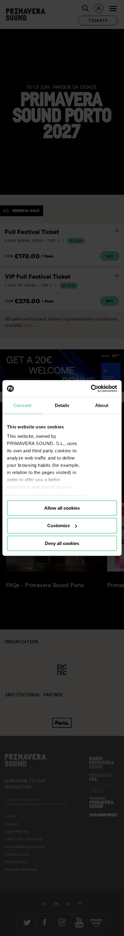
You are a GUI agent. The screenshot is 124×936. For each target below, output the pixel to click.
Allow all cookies (62, 507)
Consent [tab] (22, 405)
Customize (58, 525)
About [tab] (101, 405)
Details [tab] (62, 405)
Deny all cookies (62, 543)
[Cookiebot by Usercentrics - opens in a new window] (90, 389)
